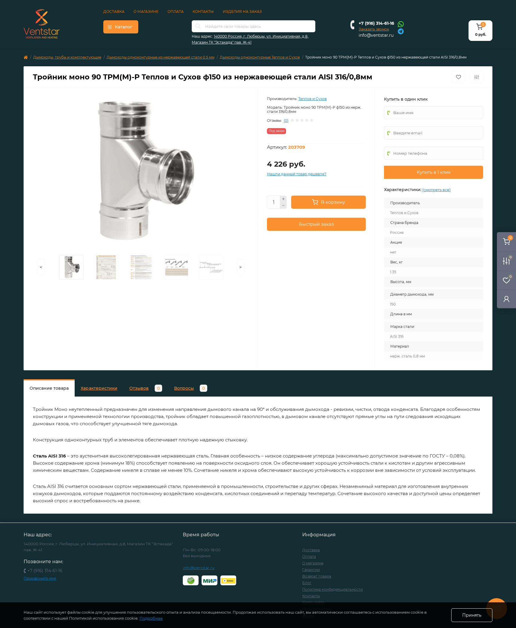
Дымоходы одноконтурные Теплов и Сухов (260, 57)
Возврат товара (316, 576)
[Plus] (283, 199)
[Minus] (283, 205)
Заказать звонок (374, 29)
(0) (286, 121)
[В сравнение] (476, 77)
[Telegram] (400, 31)
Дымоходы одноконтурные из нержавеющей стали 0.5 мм (160, 57)
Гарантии (311, 569)
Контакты (203, 11)
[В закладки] (459, 77)
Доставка (114, 11)
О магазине (146, 11)
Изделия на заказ (242, 11)
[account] (506, 298)
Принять (471, 615)
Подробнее (151, 618)
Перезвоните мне (40, 578)
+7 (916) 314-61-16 (376, 23)
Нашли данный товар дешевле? (296, 174)
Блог (306, 583)
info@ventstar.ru (376, 35)
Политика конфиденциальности (332, 589)
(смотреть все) (436, 189)
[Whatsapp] (400, 24)
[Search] (198, 26)
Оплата (176, 11)
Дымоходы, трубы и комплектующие (67, 57)
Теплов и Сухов (312, 98)
